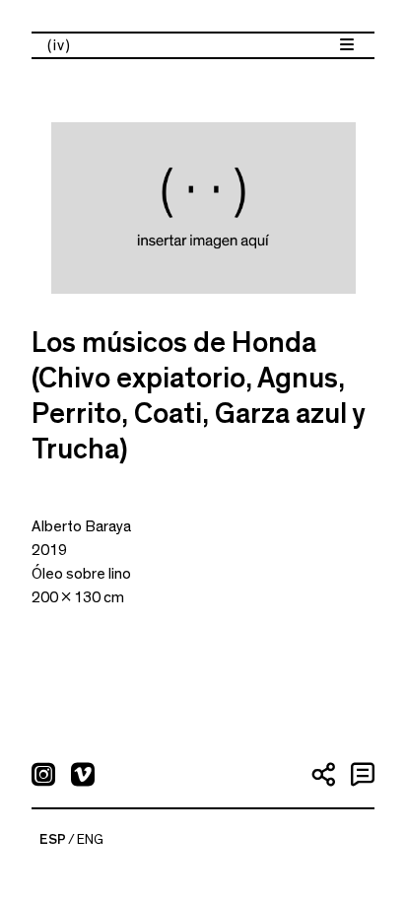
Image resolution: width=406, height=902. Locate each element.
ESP (52, 840)
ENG (90, 840)
